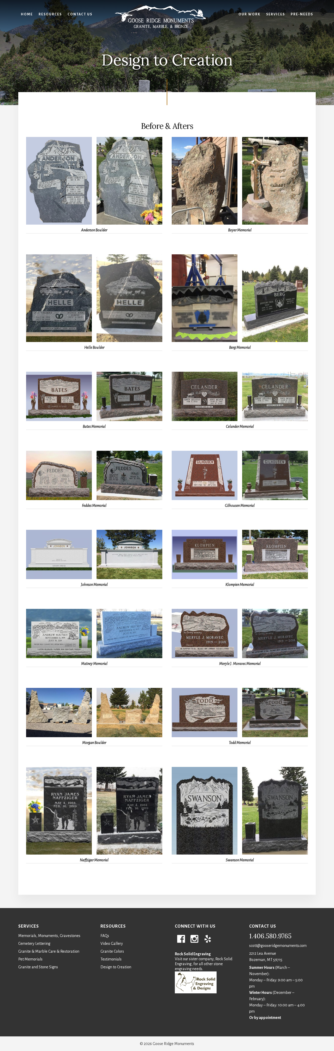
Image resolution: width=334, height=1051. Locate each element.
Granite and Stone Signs (38, 967)
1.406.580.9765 (270, 936)
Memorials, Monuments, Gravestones (49, 936)
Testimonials (111, 959)
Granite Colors (112, 951)
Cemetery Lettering (34, 943)
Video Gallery (111, 943)
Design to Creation (115, 967)
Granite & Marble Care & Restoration (48, 951)
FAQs (104, 936)
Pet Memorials (30, 959)
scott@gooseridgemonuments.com (278, 946)
